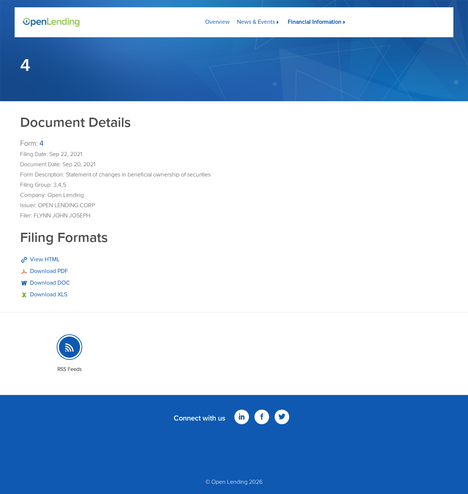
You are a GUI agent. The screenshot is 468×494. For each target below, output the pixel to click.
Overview (217, 22)
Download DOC (50, 282)
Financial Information (314, 22)
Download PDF (49, 271)
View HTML (45, 259)
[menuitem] (217, 19)
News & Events (256, 22)
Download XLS (48, 294)
